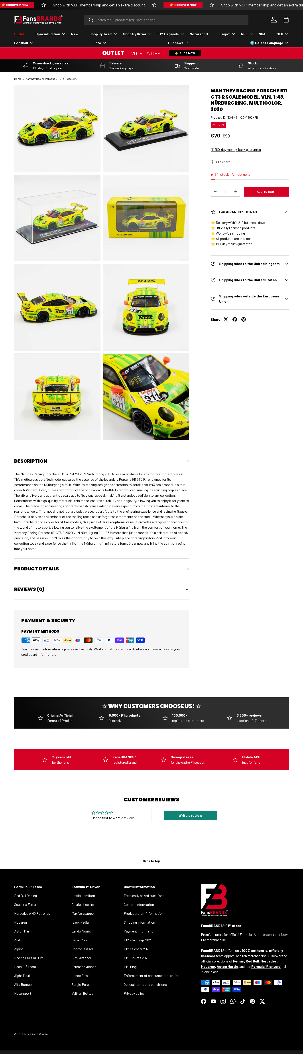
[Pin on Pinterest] (243, 319)
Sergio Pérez (81, 984)
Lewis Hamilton (83, 895)
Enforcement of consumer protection (151, 975)
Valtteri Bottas (82, 993)
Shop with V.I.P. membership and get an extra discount (99, 4)
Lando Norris (81, 931)
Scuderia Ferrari (25, 904)
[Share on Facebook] (234, 319)
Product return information (143, 913)
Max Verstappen (83, 913)
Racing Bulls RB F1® (28, 958)
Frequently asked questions (144, 895)
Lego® (224, 34)
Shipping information (139, 922)
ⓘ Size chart (220, 162)
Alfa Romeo (23, 984)
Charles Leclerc (83, 904)
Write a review (190, 815)
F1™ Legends (168, 34)
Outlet (19, 34)
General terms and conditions (145, 984)
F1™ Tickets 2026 (136, 958)
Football (21, 43)
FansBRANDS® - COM (36, 1034)
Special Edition (47, 34)
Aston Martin (23, 931)
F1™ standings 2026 (138, 940)
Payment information (139, 931)
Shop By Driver (134, 34)
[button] (286, 19)
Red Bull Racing (25, 895)
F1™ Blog (130, 966)
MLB (279, 34)
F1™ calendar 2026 (137, 949)
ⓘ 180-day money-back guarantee (236, 149)
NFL (244, 34)
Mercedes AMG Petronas (32, 913)
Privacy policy (134, 993)
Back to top (151, 861)
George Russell (82, 949)
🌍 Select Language (266, 43)
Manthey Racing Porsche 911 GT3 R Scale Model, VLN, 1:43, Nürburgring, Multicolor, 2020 (52, 78)
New (75, 34)
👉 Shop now (185, 53)
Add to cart (266, 191)
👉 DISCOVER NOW (183, 5)
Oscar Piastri (81, 940)
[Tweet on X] (225, 319)
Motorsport (199, 34)
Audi (17, 940)
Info (97, 43)
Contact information (139, 904)
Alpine (19, 949)
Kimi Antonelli (82, 958)
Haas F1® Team (25, 966)
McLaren (20, 922)
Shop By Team (100, 34)
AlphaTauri (22, 975)
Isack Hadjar (81, 922)
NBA (262, 34)
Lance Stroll (80, 975)
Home (18, 78)
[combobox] (166, 19)
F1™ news (175, 43)
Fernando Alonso (84, 966)
